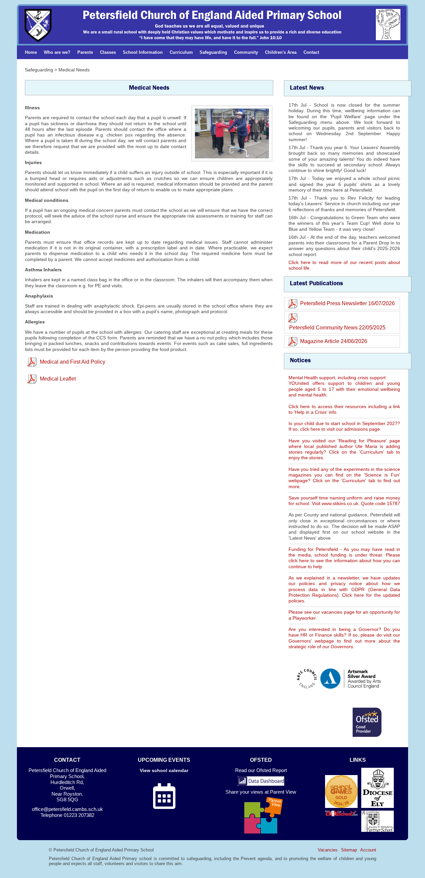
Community (246, 52)
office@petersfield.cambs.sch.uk (67, 809)
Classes (108, 52)
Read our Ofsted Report (261, 770)
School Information (143, 52)
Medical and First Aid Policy (72, 362)
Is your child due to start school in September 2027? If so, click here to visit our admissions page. (344, 426)
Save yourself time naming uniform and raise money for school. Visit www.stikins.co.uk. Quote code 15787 (344, 500)
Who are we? (57, 52)
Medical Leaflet (58, 379)
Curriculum (181, 52)
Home (31, 52)
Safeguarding (213, 52)
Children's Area (281, 52)
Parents (85, 52)
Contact (311, 52)
